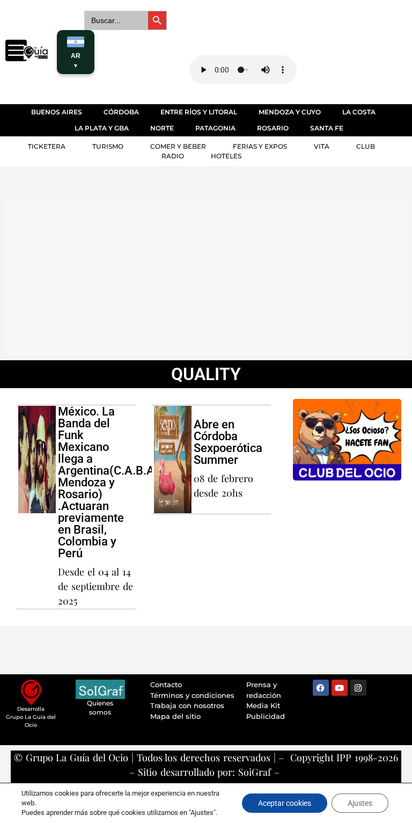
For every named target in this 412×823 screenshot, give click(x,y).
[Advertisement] (208, 276)
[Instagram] (358, 688)
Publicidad (265, 716)
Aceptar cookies (284, 803)
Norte (162, 128)
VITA (321, 146)
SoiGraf (254, 772)
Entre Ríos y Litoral (198, 112)
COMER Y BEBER (178, 146)
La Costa (359, 112)
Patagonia (215, 128)
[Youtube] (340, 688)
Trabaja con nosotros (187, 705)
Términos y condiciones (192, 695)
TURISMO (107, 146)
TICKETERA (46, 146)
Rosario (273, 128)
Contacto (166, 684)
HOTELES (226, 156)
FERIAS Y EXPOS (260, 146)
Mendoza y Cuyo (290, 112)
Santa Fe (326, 128)
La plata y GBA (102, 128)
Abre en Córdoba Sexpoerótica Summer (228, 442)
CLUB (365, 146)
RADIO (172, 156)
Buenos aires (56, 112)
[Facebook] (321, 688)
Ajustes (360, 803)
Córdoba (121, 112)
